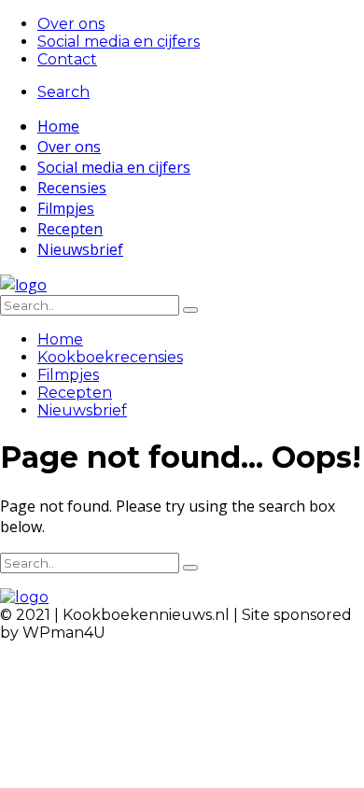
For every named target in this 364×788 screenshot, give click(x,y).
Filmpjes (65, 208)
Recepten (70, 228)
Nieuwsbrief (80, 249)
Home (58, 126)
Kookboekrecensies (110, 357)
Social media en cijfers (118, 41)
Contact (67, 59)
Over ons (71, 24)
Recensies (71, 187)
